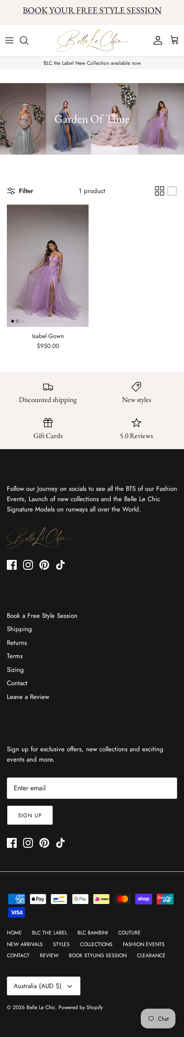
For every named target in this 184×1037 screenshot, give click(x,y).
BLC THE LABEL (49, 933)
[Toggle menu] (9, 40)
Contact (17, 683)
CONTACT (18, 955)
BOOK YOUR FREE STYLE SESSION (92, 10)
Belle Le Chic (41, 1007)
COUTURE (129, 933)
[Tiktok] (60, 565)
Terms (15, 656)
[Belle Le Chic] (92, 40)
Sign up (30, 815)
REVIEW (49, 955)
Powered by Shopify (81, 1007)
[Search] (28, 40)
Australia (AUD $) (38, 986)
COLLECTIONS (96, 944)
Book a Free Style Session (42, 615)
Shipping (19, 629)
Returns (17, 642)
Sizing (15, 669)
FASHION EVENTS (144, 944)
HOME (14, 933)
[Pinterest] (44, 565)
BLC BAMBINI (92, 933)
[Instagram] (28, 565)
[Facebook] (12, 565)
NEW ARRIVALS (25, 944)
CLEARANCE (151, 955)
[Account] (155, 40)
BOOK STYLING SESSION (98, 955)
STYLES (61, 944)
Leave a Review (28, 696)
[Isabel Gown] (48, 266)
